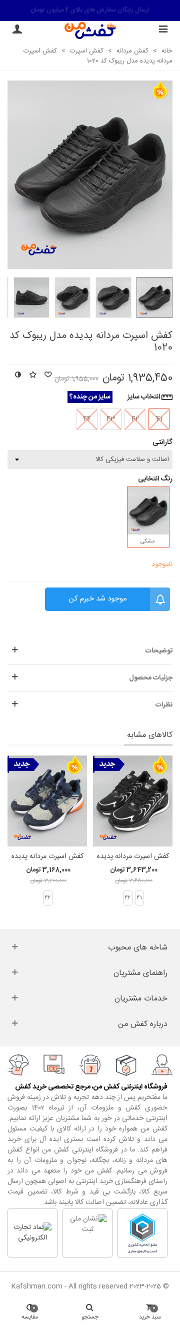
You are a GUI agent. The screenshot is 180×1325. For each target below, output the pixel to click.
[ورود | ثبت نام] (17, 30)
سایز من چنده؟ (90, 397)
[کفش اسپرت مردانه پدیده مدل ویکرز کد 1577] (132, 801)
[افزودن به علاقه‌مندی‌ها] (33, 375)
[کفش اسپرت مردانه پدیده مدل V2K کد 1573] (47, 801)
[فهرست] (163, 30)
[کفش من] (90, 30)
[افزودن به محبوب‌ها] (47, 375)
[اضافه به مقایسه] (17, 375)
